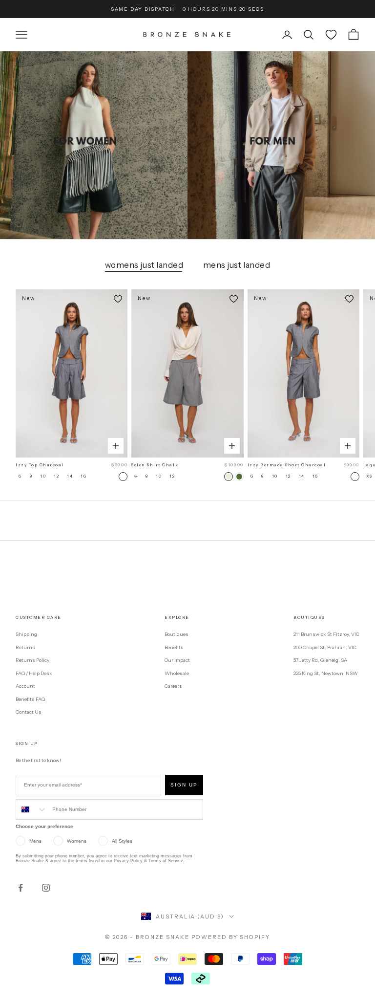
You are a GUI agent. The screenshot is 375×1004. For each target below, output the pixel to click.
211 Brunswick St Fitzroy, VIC (326, 634)
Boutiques (176, 634)
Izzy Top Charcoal (40, 464)
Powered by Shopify (230, 937)
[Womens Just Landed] (94, 145)
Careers (173, 686)
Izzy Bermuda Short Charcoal (287, 464)
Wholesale (177, 673)
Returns (25, 647)
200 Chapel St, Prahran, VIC (324, 647)
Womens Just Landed (144, 265)
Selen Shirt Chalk (154, 464)
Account (25, 686)
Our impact (177, 660)
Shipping (26, 634)
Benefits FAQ (30, 699)
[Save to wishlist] (117, 299)
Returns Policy (32, 660)
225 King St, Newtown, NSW (325, 673)
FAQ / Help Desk (34, 673)
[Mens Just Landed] (281, 145)
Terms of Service (165, 860)
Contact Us (29, 712)
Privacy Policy (128, 860)
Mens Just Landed (237, 265)
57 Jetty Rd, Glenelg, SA (320, 660)
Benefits (174, 647)
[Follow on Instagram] (46, 888)
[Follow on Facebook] (20, 888)
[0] (331, 35)
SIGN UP (184, 784)
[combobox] (31, 809)
